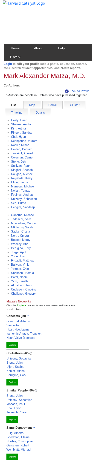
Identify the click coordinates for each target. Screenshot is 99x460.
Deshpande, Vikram (24, 141)
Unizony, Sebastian (24, 199)
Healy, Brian (19, 120)
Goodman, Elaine (17, 437)
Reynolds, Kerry (21, 178)
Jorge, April (18, 252)
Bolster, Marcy (20, 240)
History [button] (15, 57)
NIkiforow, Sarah (22, 227)
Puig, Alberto (14, 433)
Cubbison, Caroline (23, 289)
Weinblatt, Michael (18, 449)
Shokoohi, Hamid (22, 273)
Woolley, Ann (19, 244)
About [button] (38, 48)
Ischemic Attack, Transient (24, 333)
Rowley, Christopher (19, 441)
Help (61, 48)
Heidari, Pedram (21, 149)
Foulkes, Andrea (22, 194)
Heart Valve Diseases (20, 337)
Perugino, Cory (21, 248)
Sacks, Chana (20, 231)
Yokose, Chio (20, 268)
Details (40, 112)
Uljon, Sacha (19, 182)
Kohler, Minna (20, 145)
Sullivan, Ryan (20, 165)
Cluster (74, 105)
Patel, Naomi (19, 277)
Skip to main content (19, 5)
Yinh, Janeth (19, 281)
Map (32, 105)
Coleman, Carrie (21, 157)
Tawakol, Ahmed (22, 153)
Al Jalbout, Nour (21, 285)
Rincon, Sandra (21, 132)
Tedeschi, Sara (21, 219)
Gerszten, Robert (17, 445)
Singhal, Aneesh (22, 170)
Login (8, 64)
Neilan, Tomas (20, 190)
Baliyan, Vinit (20, 264)
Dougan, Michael (22, 174)
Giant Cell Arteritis (18, 321)
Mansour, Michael (23, 186)
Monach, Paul (15, 404)
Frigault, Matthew (22, 260)
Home (15, 48)
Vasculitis (12, 325)
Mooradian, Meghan (24, 223)
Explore (12, 345)
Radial (52, 105)
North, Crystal (20, 235)
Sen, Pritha (18, 203)
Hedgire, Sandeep (23, 207)
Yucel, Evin (18, 256)
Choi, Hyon (18, 136)
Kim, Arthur (18, 128)
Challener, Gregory (23, 293)
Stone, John (19, 161)
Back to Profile (79, 91)
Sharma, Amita (21, 124)
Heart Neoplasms (17, 329)
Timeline (16, 112)
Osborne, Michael (23, 215)
